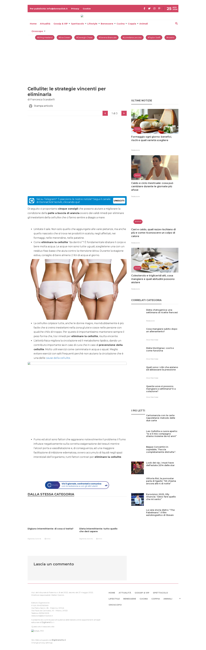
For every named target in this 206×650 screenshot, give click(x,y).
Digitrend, (31, 539)
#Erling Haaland (44, 37)
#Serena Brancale (108, 37)
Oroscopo (37, 31)
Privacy (75, 8)
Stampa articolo (43, 105)
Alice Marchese (152, 340)
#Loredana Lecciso (132, 37)
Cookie (87, 8)
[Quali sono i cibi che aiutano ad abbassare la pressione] (162, 373)
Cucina (121, 23)
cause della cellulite (58, 358)
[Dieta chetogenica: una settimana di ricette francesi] (162, 316)
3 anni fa (90, 539)
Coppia (132, 23)
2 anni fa (38, 539)
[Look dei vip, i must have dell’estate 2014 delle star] (162, 469)
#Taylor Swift (154, 37)
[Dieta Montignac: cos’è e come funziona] (162, 354)
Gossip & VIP (61, 23)
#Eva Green (64, 37)
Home (33, 23)
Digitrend (46, 622)
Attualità (45, 23)
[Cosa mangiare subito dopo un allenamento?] (162, 335)
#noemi (170, 37)
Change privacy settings (41, 643)
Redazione (135, 150)
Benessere (107, 23)
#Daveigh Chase (84, 37)
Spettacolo (77, 23)
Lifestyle (92, 23)
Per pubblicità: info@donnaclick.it (49, 8)
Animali (143, 23)
